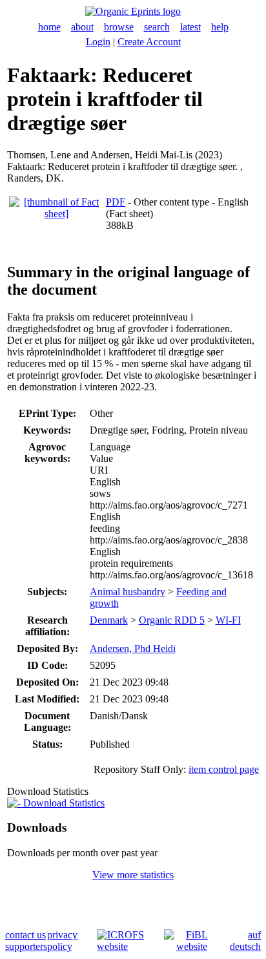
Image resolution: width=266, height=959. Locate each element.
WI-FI (228, 620)
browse (119, 26)
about (82, 26)
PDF (115, 201)
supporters (26, 946)
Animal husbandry (127, 591)
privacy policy (62, 940)
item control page (224, 769)
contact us (25, 934)
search (157, 26)
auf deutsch (245, 940)
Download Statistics (63, 802)
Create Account (149, 41)
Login (98, 41)
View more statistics (133, 874)
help (220, 26)
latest (190, 26)
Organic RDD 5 (172, 620)
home (49, 26)
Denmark (109, 620)
